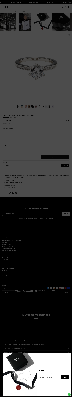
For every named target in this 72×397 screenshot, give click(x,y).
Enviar (65, 377)
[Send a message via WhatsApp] (69, 394)
